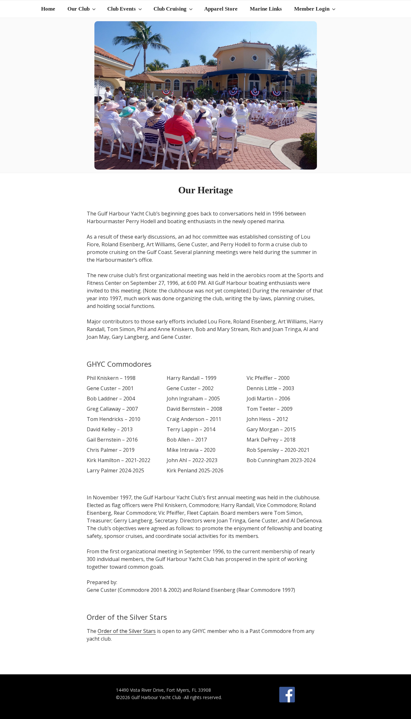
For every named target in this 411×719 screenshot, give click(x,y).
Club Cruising (170, 9)
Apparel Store (221, 9)
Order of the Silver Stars (127, 631)
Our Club (78, 9)
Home (48, 9)
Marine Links (266, 9)
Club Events (121, 9)
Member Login (311, 9)
